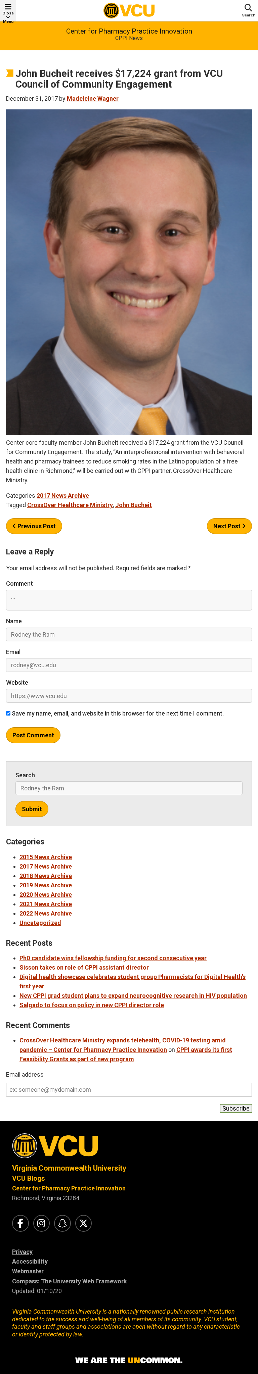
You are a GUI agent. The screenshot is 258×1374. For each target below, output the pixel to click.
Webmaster (28, 1271)
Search (25, 775)
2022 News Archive (45, 913)
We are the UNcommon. (129, 1360)
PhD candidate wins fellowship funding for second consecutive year (113, 958)
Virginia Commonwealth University (69, 1168)
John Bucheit (133, 504)
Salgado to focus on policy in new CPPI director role (91, 1005)
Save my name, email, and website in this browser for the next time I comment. (117, 713)
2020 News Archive (45, 894)
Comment (19, 583)
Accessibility (30, 1261)
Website (17, 682)
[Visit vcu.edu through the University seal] (129, 1148)
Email (13, 651)
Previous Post (36, 526)
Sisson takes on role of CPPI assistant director (84, 967)
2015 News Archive (45, 857)
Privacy (22, 1251)
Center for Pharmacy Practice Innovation (129, 31)
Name (14, 621)
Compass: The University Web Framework (69, 1281)
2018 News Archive (45, 875)
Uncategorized (40, 922)
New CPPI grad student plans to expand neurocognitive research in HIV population (133, 995)
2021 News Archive (45, 903)
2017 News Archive (63, 495)
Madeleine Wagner (93, 98)
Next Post (227, 526)
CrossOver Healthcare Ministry (70, 504)
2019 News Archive (45, 885)
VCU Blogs (28, 1178)
